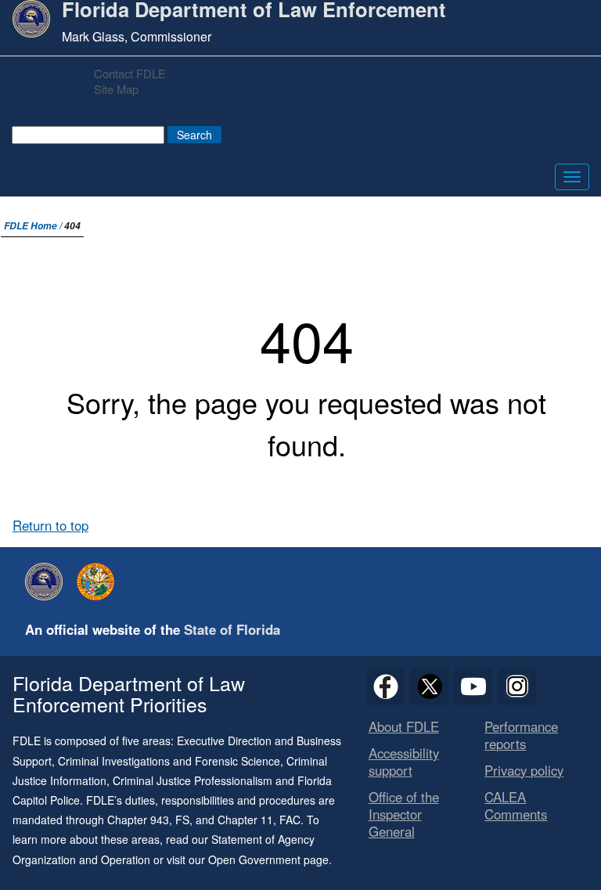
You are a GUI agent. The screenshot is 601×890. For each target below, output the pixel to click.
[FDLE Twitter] (429, 686)
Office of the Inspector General (404, 814)
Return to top (50, 525)
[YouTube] (473, 686)
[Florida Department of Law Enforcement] (47, 581)
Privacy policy (523, 770)
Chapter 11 (245, 819)
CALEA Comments (515, 805)
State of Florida (232, 629)
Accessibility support (404, 761)
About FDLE (404, 726)
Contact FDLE (130, 73)
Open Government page (268, 859)
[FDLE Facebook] (386, 686)
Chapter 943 (138, 819)
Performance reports (521, 735)
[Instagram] (517, 686)
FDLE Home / (34, 225)
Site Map (116, 88)
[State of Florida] (99, 581)
